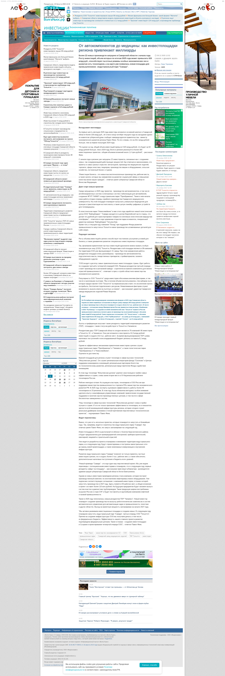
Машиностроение (77, 36)
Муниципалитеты (129, 40)
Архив (100, 4)
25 (60, 382)
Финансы (66, 36)
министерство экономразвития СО (108, 533)
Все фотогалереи (161, 326)
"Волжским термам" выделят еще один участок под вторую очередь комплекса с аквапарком (58, 241)
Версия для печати (164, 70)
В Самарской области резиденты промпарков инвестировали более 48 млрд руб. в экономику (58, 155)
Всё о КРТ (135, 12)
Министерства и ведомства (67, 40)
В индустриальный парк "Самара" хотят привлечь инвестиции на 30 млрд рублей (58, 189)
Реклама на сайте (125, 4)
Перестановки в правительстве (93, 12)
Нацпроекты (158, 8)
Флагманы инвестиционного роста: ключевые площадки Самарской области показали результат (59, 147)
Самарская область (87, 539)
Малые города (133, 8)
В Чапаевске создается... (166, 227)
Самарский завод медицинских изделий (112, 536)
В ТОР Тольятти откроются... (167, 190)
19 (64, 379)
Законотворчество (50, 40)
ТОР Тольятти (135, 536)
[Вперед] (182, 146)
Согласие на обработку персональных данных (59, 665)
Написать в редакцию (82, 4)
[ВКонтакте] (90, 546)
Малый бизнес (109, 40)
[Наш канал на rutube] (68, 15)
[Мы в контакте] (68, 7)
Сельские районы (146, 8)
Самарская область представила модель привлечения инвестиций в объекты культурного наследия (120, 18)
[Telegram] (97, 546)
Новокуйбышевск (111, 8)
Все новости (48, 314)
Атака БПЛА (110, 12)
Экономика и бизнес (74, 33)
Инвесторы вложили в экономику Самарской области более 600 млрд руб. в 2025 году (59, 115)
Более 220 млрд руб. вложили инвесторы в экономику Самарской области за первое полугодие (59, 275)
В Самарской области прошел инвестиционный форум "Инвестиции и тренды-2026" (59, 251)
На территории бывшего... (166, 209)
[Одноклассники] (93, 546)
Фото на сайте (161, 242)
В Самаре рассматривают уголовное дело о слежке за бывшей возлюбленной (109, 613)
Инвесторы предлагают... (166, 160)
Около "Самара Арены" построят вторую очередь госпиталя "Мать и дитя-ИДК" (58, 291)
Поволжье (76, 8)
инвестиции (147, 536)
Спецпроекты (149, 33)
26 (64, 382)
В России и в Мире (134, 33)
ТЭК (101, 36)
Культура (120, 33)
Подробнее (108, 639)
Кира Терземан (167, 64)
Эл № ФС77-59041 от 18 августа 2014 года (83, 645)
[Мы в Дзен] (68, 19)
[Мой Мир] (100, 546)
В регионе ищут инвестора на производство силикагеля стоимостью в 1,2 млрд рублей (57, 75)
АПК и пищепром (91, 36)
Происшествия (102, 33)
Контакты (48, 630)
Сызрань (100, 8)
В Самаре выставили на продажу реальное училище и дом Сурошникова (57, 259)
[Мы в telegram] (68, 11)
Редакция (56, 630)
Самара (84, 8)
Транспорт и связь (110, 36)
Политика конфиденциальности (128, 630)
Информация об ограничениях (72, 630)
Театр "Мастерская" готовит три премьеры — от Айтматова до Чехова (116, 587)
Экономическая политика (82, 27)
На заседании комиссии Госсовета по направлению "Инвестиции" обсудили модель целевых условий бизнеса (58, 307)
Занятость (118, 40)
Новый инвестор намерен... (167, 179)
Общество (89, 33)
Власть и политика (55, 33)
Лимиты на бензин (123, 12)
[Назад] (182, 110)
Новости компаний (147, 630)
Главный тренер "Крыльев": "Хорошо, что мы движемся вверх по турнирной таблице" (111, 596)
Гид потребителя (174, 33)
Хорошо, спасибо (149, 665)
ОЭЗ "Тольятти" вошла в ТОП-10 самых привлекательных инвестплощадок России (59, 223)
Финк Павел (89, 533)
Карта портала (110, 630)
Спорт (112, 33)
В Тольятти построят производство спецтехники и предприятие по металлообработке (57, 131)
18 (60, 379)
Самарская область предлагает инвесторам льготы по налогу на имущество (56, 173)
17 (55, 379)
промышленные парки (87, 536)
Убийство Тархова (148, 12)
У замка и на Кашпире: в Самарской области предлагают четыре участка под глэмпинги (59, 283)
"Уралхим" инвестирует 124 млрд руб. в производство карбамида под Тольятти (59, 85)
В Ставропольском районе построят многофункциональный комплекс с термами (59, 299)
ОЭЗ (125, 533)
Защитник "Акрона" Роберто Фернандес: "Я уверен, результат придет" (106, 621)
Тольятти (92, 8)
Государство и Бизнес (86, 40)
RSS (93, 4)
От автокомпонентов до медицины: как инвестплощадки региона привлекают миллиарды (58, 197)
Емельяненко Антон (137, 533)
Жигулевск (122, 8)
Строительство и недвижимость (129, 36)
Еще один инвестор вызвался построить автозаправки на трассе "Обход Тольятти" (58, 139)
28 (64, 370)
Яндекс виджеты (110, 4)
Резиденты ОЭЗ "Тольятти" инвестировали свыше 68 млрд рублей (100, 16)
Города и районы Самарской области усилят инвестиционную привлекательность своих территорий (58, 231)
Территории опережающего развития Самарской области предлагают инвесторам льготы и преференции (58, 213)
